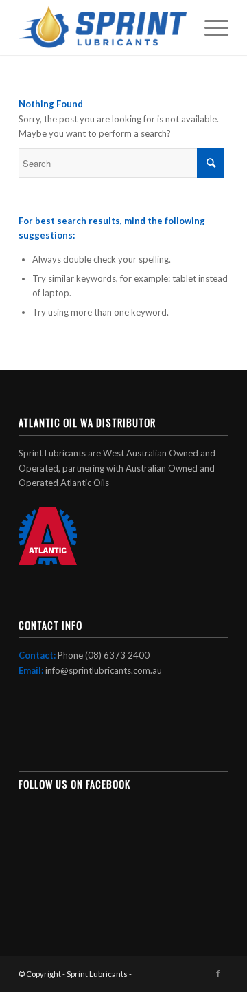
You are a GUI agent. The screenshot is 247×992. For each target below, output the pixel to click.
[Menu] (209, 27)
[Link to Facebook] (218, 973)
